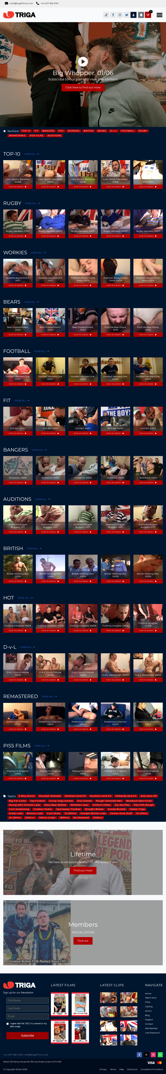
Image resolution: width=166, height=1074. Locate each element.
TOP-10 (26, 131)
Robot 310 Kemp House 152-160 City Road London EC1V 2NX (32, 1061)
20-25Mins (15, 817)
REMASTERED (17, 135)
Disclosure (132, 1069)
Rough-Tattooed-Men (109, 801)
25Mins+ (30, 817)
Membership (151, 1028)
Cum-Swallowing (19, 809)
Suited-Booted (116, 809)
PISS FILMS (36, 135)
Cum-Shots (53, 813)
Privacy (103, 1069)
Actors (148, 1011)
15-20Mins (70, 813)
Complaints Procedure (152, 1069)
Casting (149, 1006)
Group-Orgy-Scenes (61, 801)
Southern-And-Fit (100, 796)
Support (149, 1019)
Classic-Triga (137, 809)
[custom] (106, 15)
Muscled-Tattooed (50, 796)
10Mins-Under (47, 817)
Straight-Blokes (94, 809)
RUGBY (143, 131)
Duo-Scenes (84, 801)
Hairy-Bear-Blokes (55, 805)
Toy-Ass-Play (122, 805)
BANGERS (48, 131)
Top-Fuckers (37, 801)
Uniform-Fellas (101, 805)
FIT (36, 131)
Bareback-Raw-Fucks (139, 801)
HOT (61, 131)
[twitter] (146, 1054)
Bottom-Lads (35, 813)
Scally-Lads (16, 813)
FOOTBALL (127, 131)
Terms (113, 1069)
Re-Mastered (81, 817)
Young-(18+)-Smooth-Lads (24, 805)
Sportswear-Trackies (68, 809)
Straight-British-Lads (93, 813)
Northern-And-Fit (75, 796)
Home (148, 993)
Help (121, 1069)
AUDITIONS (54, 135)
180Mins (64, 817)
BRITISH (88, 131)
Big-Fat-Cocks (17, 801)
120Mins (97, 817)
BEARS (102, 131)
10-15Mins (141, 813)
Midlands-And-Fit (126, 796)
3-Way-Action (27, 796)
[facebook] (139, 1054)
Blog (147, 1015)
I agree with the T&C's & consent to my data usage (28, 1025)
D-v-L (113, 131)
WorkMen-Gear (80, 805)
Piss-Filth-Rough (144, 805)
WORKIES (73, 131)
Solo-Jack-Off (149, 796)
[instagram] (153, 1054)
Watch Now (151, 998)
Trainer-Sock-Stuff (121, 813)
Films (147, 1002)
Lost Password (152, 1033)
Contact (149, 1024)
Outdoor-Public (43, 809)
